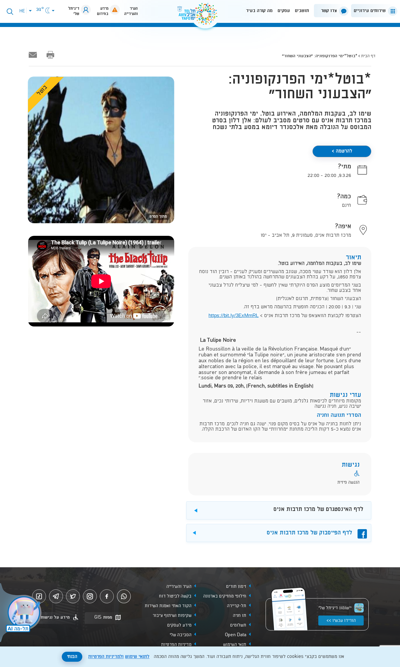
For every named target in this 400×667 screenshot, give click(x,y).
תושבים (302, 10)
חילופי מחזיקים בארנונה (224, 596)
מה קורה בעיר (259, 10)
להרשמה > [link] (342, 151)
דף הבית (368, 56)
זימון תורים (236, 586)
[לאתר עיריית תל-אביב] (200, 16)
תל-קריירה (236, 606)
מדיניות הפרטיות (176, 644)
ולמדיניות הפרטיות (106, 656)
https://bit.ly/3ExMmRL (233, 315)
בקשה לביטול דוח (175, 596)
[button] (373, 10)
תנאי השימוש (234, 644)
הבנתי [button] (72, 656)
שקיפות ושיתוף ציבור (172, 615)
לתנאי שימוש (137, 656)
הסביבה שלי (181, 635)
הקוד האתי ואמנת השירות (168, 606)
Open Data (235, 635)
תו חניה (239, 615)
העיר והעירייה (179, 586)
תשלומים (238, 625)
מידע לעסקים (179, 625)
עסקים (284, 10)
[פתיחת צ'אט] (21, 613)
